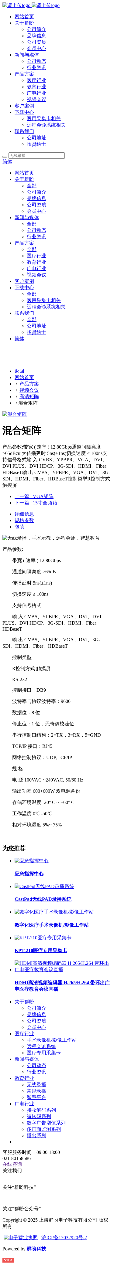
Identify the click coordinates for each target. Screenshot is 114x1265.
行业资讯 (36, 67)
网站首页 (24, 16)
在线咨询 (12, 1164)
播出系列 (36, 1135)
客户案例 (24, 105)
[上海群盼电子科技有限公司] (31, 5)
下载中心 (24, 112)
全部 (31, 185)
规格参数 (24, 520)
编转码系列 (39, 1116)
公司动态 (36, 61)
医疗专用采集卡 (44, 1052)
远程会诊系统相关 (46, 124)
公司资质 (36, 42)
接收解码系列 (41, 1110)
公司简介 (36, 29)
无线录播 (36, 1084)
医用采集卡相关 (44, 118)
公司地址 (36, 137)
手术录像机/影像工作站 (52, 1040)
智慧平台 (36, 1097)
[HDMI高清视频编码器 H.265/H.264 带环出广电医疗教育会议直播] (63, 969)
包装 (19, 526)
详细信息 (24, 514)
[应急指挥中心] (32, 860)
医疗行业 (36, 80)
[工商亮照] (21, 1237)
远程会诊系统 (41, 1046)
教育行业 (36, 86)
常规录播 (36, 1091)
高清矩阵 (29, 396)
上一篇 (34, 496)
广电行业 (36, 93)
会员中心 (36, 48)
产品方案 (24, 73)
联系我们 (24, 131)
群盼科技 (36, 1248)
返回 (19, 371)
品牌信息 (36, 35)
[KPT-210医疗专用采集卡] (43, 937)
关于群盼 (24, 22)
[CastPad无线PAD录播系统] (44, 886)
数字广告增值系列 (46, 1122)
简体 (7, 161)
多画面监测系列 (44, 1129)
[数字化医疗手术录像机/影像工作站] (54, 911)
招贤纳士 (36, 144)
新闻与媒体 (27, 54)
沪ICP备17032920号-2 (64, 1237)
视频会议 (36, 99)
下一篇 (36, 502)
